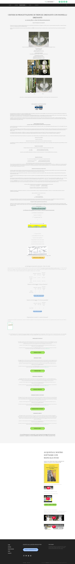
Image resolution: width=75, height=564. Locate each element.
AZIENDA (16, 5)
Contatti (36, 5)
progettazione (22, 5)
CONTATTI (9, 553)
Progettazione (11, 549)
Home (10, 5)
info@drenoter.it (47, 348)
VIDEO (30, 5)
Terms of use (28, 562)
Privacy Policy (24, 562)
